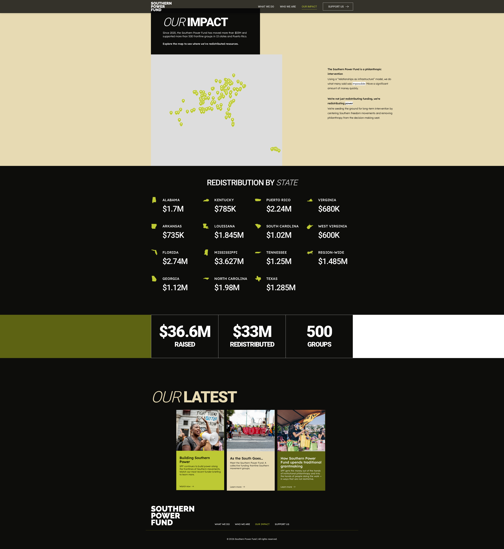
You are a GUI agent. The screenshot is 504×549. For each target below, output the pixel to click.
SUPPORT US (336, 6)
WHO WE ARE (288, 6)
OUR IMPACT (309, 6)
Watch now (185, 486)
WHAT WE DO (266, 6)
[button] (213, 98)
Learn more (236, 487)
